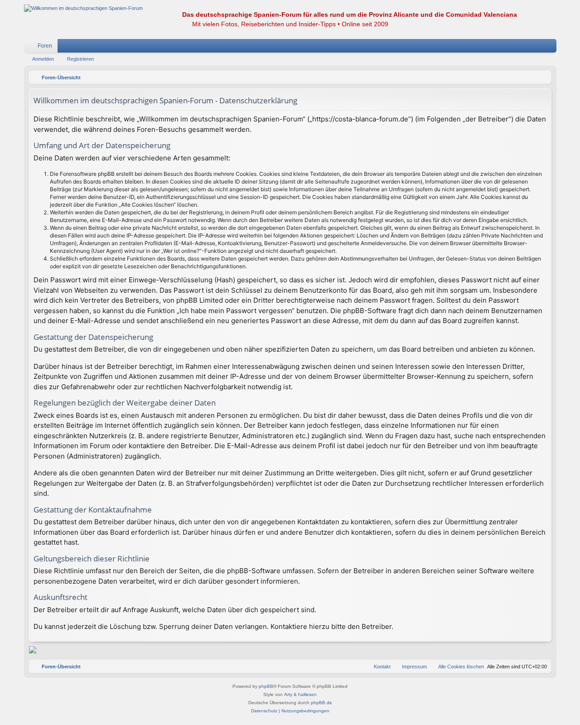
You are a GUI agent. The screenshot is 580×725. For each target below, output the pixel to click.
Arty (288, 694)
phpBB (266, 686)
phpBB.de (321, 702)
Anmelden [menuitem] (538, 48)
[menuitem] (522, 46)
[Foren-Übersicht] (83, 8)
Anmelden (43, 59)
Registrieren (80, 59)
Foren (45, 46)
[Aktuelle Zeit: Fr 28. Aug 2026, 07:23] (542, 77)
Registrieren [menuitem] (551, 48)
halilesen (307, 694)
